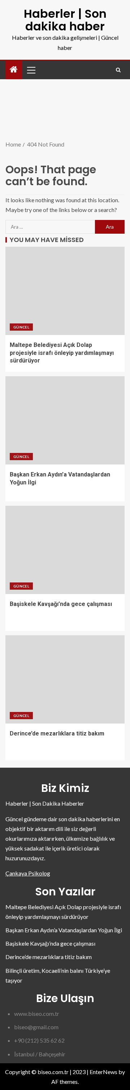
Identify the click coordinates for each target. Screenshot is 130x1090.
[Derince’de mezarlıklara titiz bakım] (65, 679)
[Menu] (30, 70)
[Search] (118, 70)
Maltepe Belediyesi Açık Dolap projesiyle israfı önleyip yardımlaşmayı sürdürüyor (62, 353)
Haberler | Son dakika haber (65, 19)
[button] (30, 70)
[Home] (14, 69)
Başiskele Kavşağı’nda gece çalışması (61, 604)
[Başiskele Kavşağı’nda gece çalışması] (65, 550)
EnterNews (103, 1071)
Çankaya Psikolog (27, 873)
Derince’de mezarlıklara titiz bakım (57, 733)
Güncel (21, 327)
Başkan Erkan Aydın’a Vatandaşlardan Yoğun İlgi (63, 929)
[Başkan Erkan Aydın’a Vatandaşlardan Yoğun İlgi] (65, 420)
